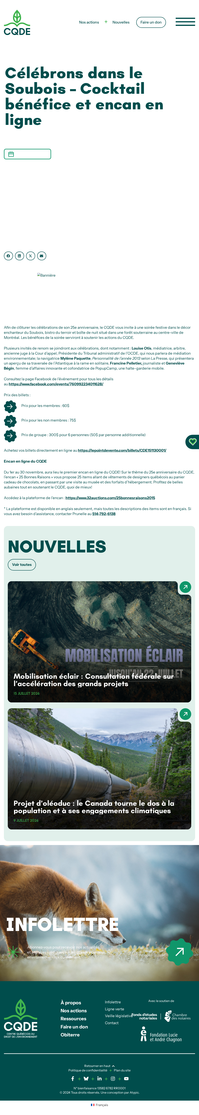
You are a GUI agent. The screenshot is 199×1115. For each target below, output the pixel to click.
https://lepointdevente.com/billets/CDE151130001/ (122, 450)
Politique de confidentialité (87, 1070)
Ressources (73, 1018)
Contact (112, 1023)
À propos (71, 1002)
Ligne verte (114, 1009)
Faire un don (151, 22)
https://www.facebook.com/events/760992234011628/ (56, 384)
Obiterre (70, 1035)
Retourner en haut (97, 1066)
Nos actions (89, 22)
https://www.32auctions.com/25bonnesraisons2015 (110, 498)
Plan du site (122, 1070)
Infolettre (62, 924)
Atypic (134, 1092)
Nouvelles (121, 22)
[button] (8, 256)
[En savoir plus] (179, 952)
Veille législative (119, 1016)
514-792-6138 (104, 514)
